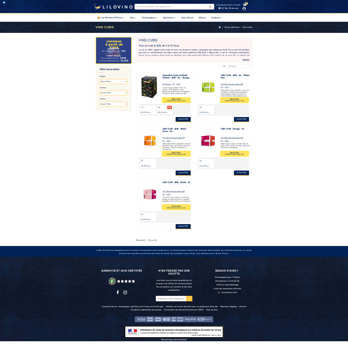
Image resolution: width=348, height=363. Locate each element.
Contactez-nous (229, 292)
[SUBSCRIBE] (189, 298)
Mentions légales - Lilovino (233, 307)
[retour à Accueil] (220, 27)
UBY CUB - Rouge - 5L (233, 129)
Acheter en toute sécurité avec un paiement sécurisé (192, 307)
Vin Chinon (166, 84)
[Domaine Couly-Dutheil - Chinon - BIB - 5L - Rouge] (150, 87)
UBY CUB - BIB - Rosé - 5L (176, 182)
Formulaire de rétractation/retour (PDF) (183, 310)
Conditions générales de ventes (146, 310)
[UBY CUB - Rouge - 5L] (208, 140)
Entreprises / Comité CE (227, 281)
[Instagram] (125, 292)
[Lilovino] (113, 6)
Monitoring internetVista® (174, 340)
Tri (224, 66)
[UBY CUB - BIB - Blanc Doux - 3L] (150, 140)
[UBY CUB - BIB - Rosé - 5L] (150, 194)
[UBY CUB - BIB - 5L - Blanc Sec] (208, 87)
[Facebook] (117, 292)
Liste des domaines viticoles (227, 289)
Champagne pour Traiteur (227, 277)
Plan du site (211, 310)
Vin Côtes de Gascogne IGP (232, 84)
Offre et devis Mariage (227, 285)
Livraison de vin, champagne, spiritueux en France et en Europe (132, 307)
